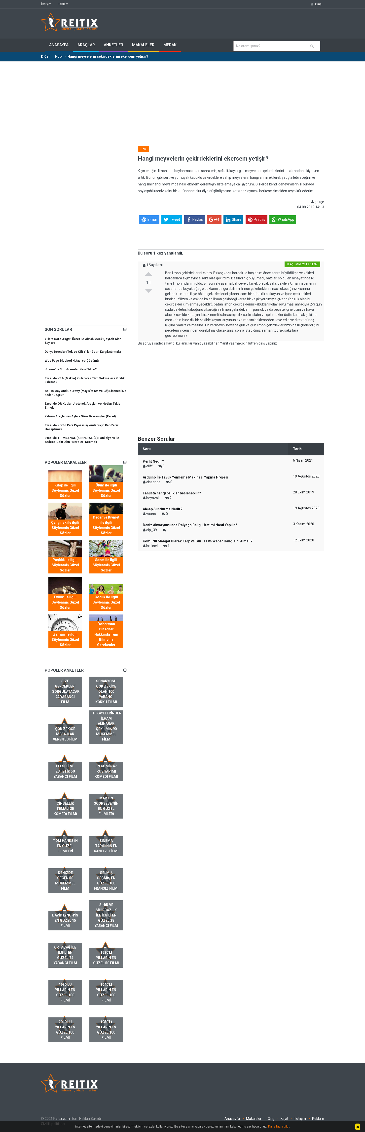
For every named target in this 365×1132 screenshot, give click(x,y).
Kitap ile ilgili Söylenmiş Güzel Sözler (65, 490)
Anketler (113, 45)
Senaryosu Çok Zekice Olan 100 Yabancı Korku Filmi (106, 691)
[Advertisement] (182, 99)
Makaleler (143, 45)
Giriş (271, 1119)
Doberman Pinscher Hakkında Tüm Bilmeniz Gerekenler (106, 634)
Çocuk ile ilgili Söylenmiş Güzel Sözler (106, 602)
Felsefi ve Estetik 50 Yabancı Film (65, 771)
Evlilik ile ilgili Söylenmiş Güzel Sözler (65, 602)
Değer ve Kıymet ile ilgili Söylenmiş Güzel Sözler (106, 525)
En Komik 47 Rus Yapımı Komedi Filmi (106, 771)
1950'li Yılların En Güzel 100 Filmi (106, 1030)
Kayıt (284, 1119)
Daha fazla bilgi (278, 1126)
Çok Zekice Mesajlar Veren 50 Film (65, 734)
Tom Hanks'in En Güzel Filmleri (65, 846)
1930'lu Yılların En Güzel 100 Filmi (65, 992)
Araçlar (86, 45)
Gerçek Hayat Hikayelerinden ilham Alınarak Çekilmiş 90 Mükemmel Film (107, 723)
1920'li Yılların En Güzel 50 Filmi (106, 958)
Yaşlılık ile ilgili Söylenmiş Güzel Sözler (65, 565)
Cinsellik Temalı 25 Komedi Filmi (65, 808)
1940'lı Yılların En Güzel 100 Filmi (106, 992)
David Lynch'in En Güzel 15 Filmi (65, 920)
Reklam (63, 4)
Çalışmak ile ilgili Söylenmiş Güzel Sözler (65, 528)
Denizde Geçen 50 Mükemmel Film (65, 880)
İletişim (46, 4)
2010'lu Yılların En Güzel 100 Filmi (65, 1030)
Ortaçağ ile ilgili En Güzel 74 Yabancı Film (65, 955)
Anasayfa (59, 45)
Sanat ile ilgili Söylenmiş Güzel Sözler (106, 565)
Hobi (143, 149)
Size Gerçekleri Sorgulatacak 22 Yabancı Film (65, 691)
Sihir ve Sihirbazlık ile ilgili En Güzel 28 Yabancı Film (106, 915)
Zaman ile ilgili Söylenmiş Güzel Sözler (65, 639)
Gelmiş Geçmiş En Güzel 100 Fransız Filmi (106, 880)
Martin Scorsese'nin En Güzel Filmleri (106, 806)
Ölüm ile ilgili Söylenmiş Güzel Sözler (106, 490)
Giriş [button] (318, 4)
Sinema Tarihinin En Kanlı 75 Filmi (106, 846)
